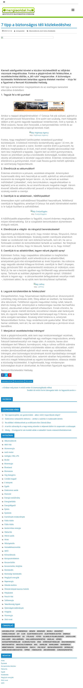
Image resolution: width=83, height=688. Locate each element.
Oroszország (22, 647)
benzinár (41, 631)
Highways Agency (41, 135)
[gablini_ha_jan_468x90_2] (39, 110)
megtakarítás (8, 644)
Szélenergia (9, 600)
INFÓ (6, 551)
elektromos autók (53, 634)
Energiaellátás (10, 501)
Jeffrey (41, 287)
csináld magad (8, 634)
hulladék (6, 639)
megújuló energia (24, 644)
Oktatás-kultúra (10, 585)
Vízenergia (8, 615)
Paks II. (33, 647)
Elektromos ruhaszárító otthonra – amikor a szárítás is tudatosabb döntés (34, 419)
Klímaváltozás (9, 555)
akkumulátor (7, 381)
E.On (23, 634)
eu (23, 636)
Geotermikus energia (12, 528)
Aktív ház (8, 444)
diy (18, 634)
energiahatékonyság (11, 636)
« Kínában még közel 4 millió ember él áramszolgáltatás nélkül (27, 387)
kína (39, 642)
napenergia (65, 644)
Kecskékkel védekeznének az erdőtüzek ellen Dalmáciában (28, 422)
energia (66, 634)
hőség (58, 639)
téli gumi (29, 381)
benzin (32, 631)
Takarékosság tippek (12, 604)
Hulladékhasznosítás (12, 547)
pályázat (41, 647)
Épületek (7, 513)
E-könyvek (8, 482)
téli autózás (19, 381)
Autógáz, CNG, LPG (11, 456)
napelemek (53, 644)
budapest (58, 631)
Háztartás (8, 532)
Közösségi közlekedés (13, 574)
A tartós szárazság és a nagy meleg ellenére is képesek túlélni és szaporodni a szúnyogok (40, 426)
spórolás (68, 647)
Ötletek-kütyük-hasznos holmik (16, 589)
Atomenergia (9, 448)
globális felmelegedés (53, 636)
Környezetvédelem (11, 558)
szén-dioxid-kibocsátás (12, 650)
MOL (36, 644)
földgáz (30, 636)
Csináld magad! (10, 479)
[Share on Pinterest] (9, 375)
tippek (27, 650)
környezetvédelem (51, 642)
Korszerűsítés (9, 562)
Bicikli (6, 460)
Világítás (7, 612)
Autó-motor (43, 31)
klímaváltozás (28, 642)
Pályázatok (8, 593)
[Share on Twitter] (6, 375)
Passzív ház (8, 596)
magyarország (68, 642)
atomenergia (21, 631)
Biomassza (8, 471)
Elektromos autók (11, 490)
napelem (43, 644)
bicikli (49, 631)
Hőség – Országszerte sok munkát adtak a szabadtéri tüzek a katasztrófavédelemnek (38, 430)
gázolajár (70, 636)
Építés (6, 509)
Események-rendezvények (14, 517)
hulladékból (18, 639)
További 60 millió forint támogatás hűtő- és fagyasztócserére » (51, 390)
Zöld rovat (8, 619)
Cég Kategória (9, 475)
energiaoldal (20, 31)
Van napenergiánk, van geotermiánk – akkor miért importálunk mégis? (32, 415)
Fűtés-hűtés (9, 520)
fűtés (38, 636)
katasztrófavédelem (11, 642)
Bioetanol (8, 467)
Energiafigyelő (10, 505)
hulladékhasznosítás (35, 639)
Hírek (6, 539)
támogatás (37, 650)
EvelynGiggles (41, 214)
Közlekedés (51, 31)
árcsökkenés (49, 650)
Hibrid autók (9, 536)
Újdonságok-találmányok (14, 608)
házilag (50, 639)
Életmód (7, 494)
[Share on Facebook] (3, 375)
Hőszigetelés (9, 543)
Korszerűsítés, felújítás (13, 566)
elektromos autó (35, 634)
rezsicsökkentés (55, 647)
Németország (8, 647)
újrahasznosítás (64, 650)
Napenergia (8, 581)
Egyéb (6, 486)
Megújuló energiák (11, 577)
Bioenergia (8, 463)
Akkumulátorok (34, 31)
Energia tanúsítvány (12, 498)
